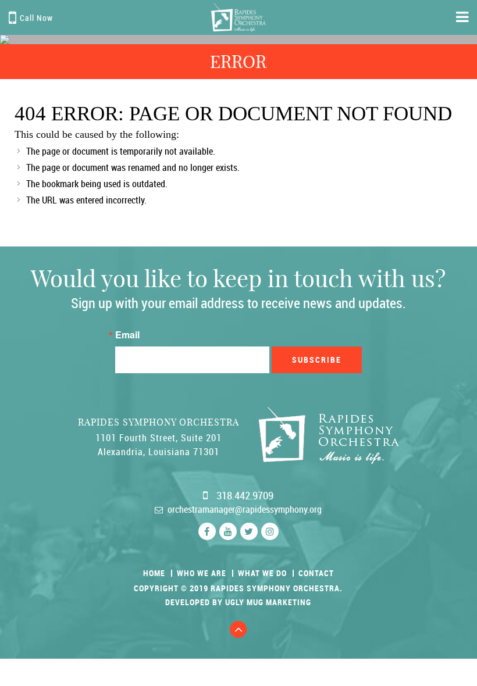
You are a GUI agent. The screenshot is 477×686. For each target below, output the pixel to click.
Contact (316, 572)
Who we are (201, 572)
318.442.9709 (244, 495)
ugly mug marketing (268, 602)
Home (154, 572)
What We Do (262, 572)
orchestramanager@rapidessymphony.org (245, 509)
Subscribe (316, 359)
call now (36, 17)
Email (127, 335)
